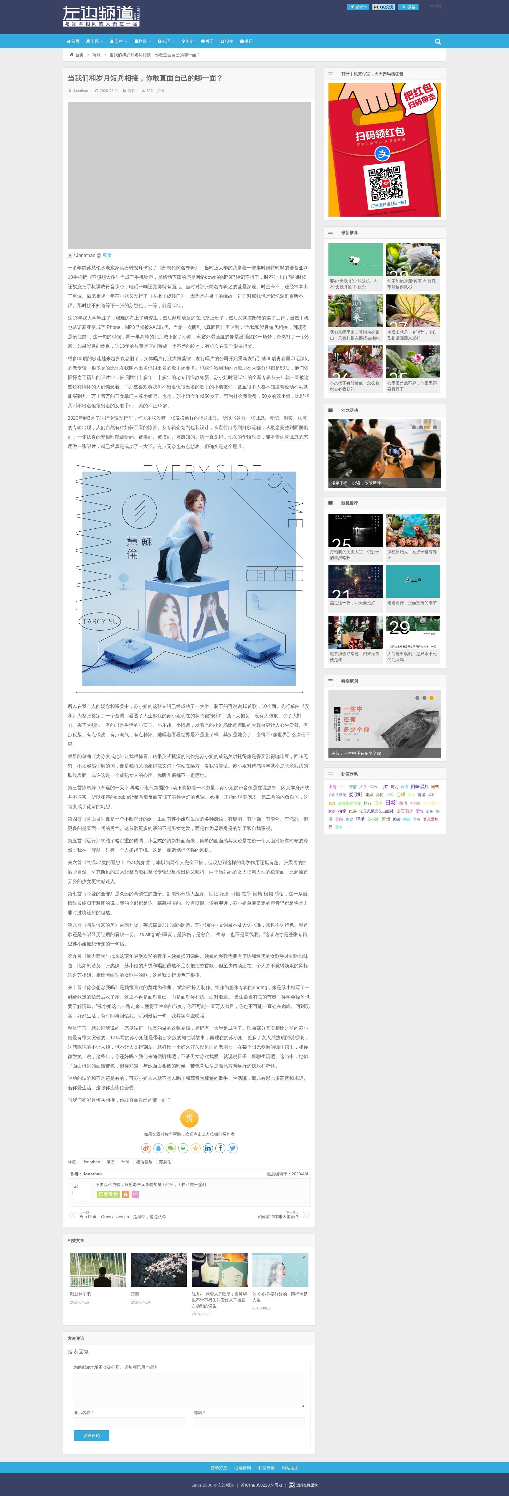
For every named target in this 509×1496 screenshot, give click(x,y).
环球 (125, 1161)
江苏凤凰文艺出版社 (376, 811)
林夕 (332, 811)
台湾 (404, 787)
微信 (411, 6)
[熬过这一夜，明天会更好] (355, 596)
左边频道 (101, 16)
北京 (384, 787)
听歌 (96, 54)
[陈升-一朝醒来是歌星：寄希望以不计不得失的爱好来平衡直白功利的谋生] (220, 1285)
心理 (166, 41)
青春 (417, 819)
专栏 (119, 41)
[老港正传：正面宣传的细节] (413, 596)
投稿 (229, 41)
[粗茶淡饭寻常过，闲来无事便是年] (355, 647)
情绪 (421, 795)
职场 (360, 818)
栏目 (142, 41)
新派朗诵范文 (349, 803)
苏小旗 (373, 819)
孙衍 (380, 795)
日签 (391, 802)
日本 (378, 803)
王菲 (429, 811)
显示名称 (83, 1412)
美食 (349, 819)
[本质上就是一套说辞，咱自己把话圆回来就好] (413, 325)
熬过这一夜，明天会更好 (352, 602)
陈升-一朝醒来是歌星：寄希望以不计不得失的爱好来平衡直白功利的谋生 (219, 1300)
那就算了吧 (80, 1294)
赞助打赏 (219, 1467)
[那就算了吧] (98, 1285)
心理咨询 (242, 1467)
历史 (394, 787)
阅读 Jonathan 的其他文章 (108, 1194)
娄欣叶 (356, 794)
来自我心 (431, 803)
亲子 (342, 787)
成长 (431, 795)
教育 (332, 803)
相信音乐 (144, 1161)
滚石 (111, 1161)
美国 (339, 819)
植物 (342, 811)
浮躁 (135, 1294)
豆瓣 (107, 255)
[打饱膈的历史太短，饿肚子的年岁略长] (355, 545)
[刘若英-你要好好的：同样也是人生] (280, 1285)
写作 (374, 787)
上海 (332, 787)
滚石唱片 (404, 811)
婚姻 (369, 795)
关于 (210, 41)
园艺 (435, 787)
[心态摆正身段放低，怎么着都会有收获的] (355, 376)
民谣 (353, 811)
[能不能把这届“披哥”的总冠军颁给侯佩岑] (413, 274)
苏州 (385, 819)
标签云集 (266, 1467)
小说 (390, 795)
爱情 (419, 811)
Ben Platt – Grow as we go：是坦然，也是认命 (123, 1215)
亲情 (353, 787)
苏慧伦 (165, 1161)
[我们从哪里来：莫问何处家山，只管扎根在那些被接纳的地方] (355, 325)
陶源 (406, 819)
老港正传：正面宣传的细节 (412, 602)
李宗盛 (415, 803)
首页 (75, 41)
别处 (190, 41)
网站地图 (290, 1467)
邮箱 (199, 1412)
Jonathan (80, 91)
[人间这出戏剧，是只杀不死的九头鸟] (413, 647)
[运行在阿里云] (303, 1485)
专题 (95, 41)
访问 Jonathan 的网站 (125, 1194)
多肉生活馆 (337, 795)
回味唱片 (420, 786)
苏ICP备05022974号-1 (261, 1485)
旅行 (367, 803)
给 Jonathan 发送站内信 (135, 1194)
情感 (411, 795)
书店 (248, 41)
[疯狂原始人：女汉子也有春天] (413, 545)
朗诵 (403, 803)
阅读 (397, 819)
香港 (338, 827)
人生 (363, 787)
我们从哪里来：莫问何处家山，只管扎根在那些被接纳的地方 (354, 338)
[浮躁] (159, 1285)
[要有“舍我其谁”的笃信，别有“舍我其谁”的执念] (355, 274)
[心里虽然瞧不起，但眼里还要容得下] (413, 376)
